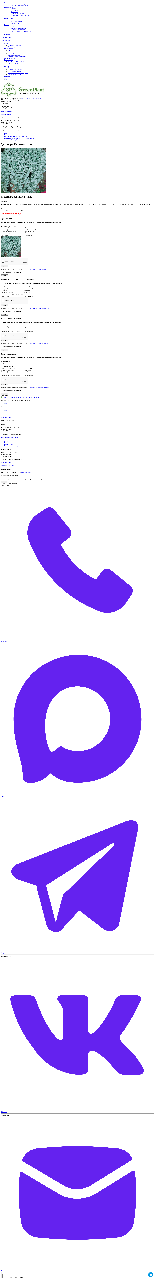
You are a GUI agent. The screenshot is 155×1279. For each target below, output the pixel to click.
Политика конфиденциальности (14, 446)
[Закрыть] (1, 1273)
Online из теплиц (37, 98)
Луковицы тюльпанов (18, 33)
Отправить (4, 266)
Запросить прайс (26, 98)
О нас (6, 2)
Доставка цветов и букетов (19, 5)
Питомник (14, 10)
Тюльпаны (14, 12)
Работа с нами (8, 18)
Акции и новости (9, 17)
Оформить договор (17, 21)
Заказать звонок (5, 40)
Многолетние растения (18, 28)
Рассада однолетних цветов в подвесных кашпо (19, 138)
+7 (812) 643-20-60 (6, 37)
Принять (3, 482)
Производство (8, 7)
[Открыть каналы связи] (2, 1276)
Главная (6, 133)
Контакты (7, 34)
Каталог (6, 25)
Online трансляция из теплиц (20, 15)
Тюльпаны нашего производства (21, 31)
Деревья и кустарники (18, 29)
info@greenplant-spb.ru (7, 465)
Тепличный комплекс (18, 13)
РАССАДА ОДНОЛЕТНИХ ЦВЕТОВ (16, 136)
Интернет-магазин (6, 111)
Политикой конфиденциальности (39, 269)
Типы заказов (15, 23)
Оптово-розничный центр (19, 4)
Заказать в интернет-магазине (10, 215)
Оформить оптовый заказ (27, 215)
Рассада (13, 8)
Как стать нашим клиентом (19, 20)
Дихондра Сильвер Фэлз (11, 140)
